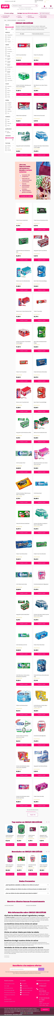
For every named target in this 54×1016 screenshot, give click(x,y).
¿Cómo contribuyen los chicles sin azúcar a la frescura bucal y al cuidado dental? (26, 889)
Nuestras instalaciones (9, 1001)
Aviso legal (6, 985)
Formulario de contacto (26, 196)
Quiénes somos (7, 999)
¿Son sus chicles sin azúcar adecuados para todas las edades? (21, 893)
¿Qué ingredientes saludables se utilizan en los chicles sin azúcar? (22, 884)
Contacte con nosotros (9, 994)
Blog (5, 997)
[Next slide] (49, 822)
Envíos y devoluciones (9, 983)
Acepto (45, 1009)
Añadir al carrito (24, 64)
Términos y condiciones (9, 992)
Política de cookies (8, 988)
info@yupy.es (42, 986)
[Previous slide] (47, 822)
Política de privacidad (9, 990)
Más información (8, 1014)
